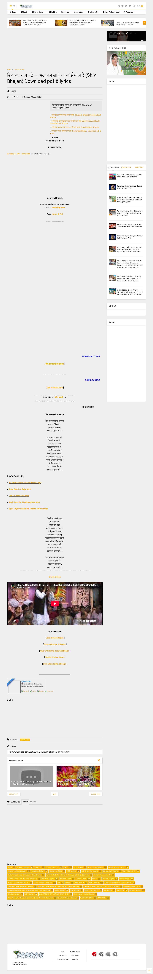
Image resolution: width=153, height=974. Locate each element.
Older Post (96, 794)
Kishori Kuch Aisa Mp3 (102, 875)
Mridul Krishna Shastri (43, 882)
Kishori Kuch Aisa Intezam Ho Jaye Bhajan (24, 875)
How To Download (111, 12)
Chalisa (38, 867)
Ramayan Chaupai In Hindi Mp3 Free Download (101, 886)
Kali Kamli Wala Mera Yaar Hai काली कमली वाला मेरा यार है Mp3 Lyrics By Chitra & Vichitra (129, 249)
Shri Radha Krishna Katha (83, 894)
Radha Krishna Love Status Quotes (118, 882)
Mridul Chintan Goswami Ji (18, 882)
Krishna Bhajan (48, 879)
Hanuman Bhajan (38, 871)
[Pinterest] (122, 6)
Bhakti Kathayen (23, 867)
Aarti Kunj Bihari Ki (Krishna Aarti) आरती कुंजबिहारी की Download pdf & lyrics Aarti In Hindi (82, 22)
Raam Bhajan (79, 882)
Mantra (94, 879)
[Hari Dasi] (26, 6)
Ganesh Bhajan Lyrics (116, 867)
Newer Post (14, 794)
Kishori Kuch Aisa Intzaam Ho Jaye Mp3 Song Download (67, 875)
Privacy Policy (75, 951)
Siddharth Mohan (86, 898)
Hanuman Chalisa (55, 871)
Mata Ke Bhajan (108, 879)
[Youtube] (134, 6)
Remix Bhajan (38, 12)
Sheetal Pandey (13, 894)
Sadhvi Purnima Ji (91, 890)
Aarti (10, 867)
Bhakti (52, 12)
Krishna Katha (65, 879)
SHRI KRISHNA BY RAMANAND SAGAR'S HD (53, 894)
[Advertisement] (54, 48)
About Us (129, 12)
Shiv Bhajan (29, 894)
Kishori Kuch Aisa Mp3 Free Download (22, 879)
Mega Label (78, 12)
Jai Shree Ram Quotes (89, 871)
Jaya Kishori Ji (129, 871)
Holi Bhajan (71, 871)
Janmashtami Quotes (110, 871)
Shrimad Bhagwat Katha (66, 898)
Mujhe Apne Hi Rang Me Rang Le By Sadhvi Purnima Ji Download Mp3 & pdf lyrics (129, 199)
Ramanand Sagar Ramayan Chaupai (20, 886)
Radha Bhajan (94, 882)
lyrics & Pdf (120, 20)
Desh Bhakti (78, 867)
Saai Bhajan (74, 890)
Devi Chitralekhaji (95, 867)
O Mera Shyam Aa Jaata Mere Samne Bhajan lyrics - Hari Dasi (127, 23)
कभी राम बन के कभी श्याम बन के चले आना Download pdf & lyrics (75, 127)
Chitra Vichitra (52, 867)
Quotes (66, 12)
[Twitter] (130, 6)
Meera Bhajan (124, 879)
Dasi (25, 12)
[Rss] (126, 6)
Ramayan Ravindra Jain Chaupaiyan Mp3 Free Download (29, 890)
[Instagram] (119, 6)
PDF (59, 882)
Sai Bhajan (107, 890)
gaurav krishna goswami (17, 871)
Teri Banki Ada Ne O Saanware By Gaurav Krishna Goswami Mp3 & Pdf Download (130, 213)
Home (13, 12)
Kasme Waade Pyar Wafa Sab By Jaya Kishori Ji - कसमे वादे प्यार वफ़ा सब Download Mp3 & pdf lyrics (35, 22)
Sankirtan (120, 890)
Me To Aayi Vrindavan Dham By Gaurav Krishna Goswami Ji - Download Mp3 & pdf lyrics (129, 279)
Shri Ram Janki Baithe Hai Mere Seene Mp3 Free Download (30, 898)
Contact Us (62, 955)
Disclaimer (75, 955)
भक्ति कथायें (93, 12)
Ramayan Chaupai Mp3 (132, 886)
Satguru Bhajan (135, 890)
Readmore (126, 68)
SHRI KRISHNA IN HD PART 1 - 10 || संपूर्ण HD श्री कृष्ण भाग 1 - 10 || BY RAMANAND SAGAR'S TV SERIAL (130, 292)
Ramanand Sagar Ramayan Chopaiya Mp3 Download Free (58, 886)
